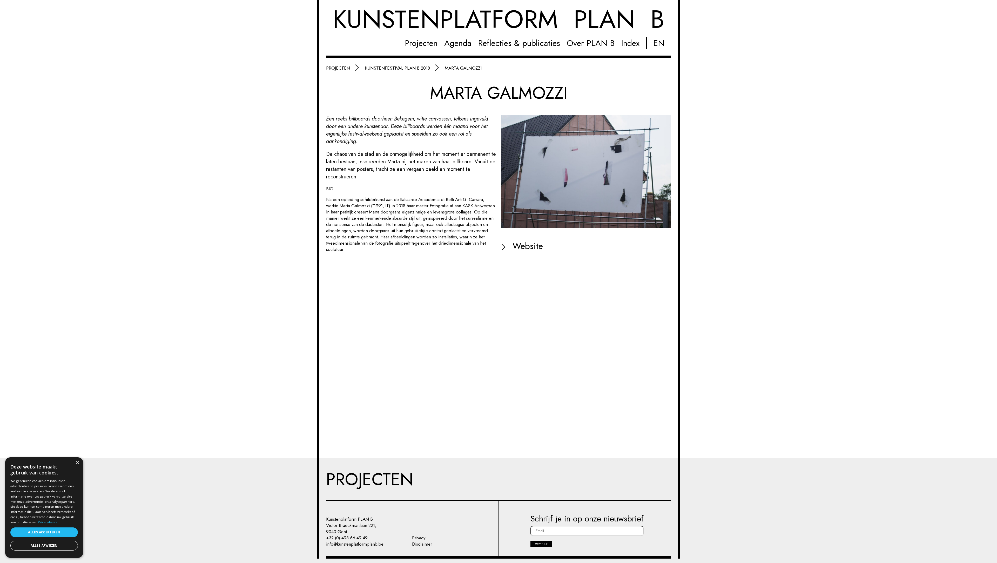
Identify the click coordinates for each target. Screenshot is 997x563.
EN (658, 43)
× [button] (77, 463)
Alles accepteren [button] (44, 532)
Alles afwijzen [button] (44, 545)
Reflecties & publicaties (519, 43)
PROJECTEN (369, 479)
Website (526, 246)
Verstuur (541, 544)
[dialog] (44, 507)
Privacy (418, 538)
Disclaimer (422, 544)
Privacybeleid (48, 522)
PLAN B (498, 20)
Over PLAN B (591, 43)
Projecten (421, 43)
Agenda (457, 43)
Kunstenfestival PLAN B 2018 (397, 68)
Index (630, 43)
